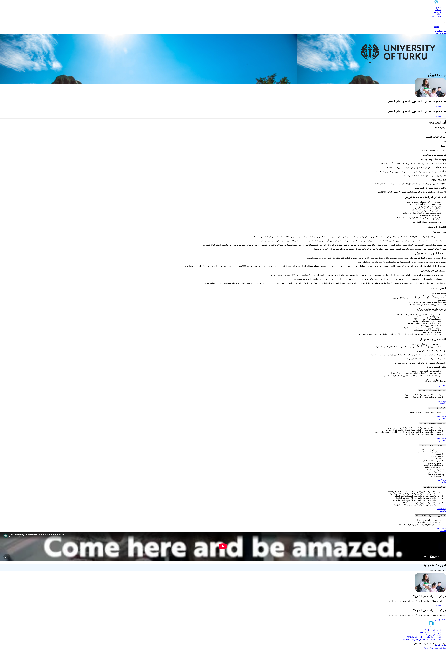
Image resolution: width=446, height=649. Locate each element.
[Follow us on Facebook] (445, 646)
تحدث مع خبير (436, 16)
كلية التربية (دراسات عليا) (437, 408)
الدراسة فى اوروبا (434, 635)
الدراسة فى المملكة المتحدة (430, 632)
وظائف (438, 14)
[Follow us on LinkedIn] (436, 646)
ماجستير (442, 386)
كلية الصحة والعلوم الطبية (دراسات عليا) (432, 423)
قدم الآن (443, 531)
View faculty (441, 401)
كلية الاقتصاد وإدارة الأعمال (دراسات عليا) (432, 390)
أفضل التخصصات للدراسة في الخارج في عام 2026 (421, 639)
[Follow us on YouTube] (440, 646)
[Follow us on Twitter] (443, 646)
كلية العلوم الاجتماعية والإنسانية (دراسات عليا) (430, 516)
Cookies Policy (440, 648)
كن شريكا (437, 12)
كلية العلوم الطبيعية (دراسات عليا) (434, 487)
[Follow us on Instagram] (438, 646)
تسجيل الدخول (440, 31)
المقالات (438, 10)
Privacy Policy (429, 648)
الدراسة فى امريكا (434, 630)
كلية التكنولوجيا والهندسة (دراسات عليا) (432, 445)
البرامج (438, 7)
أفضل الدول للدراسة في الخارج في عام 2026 (424, 637)
